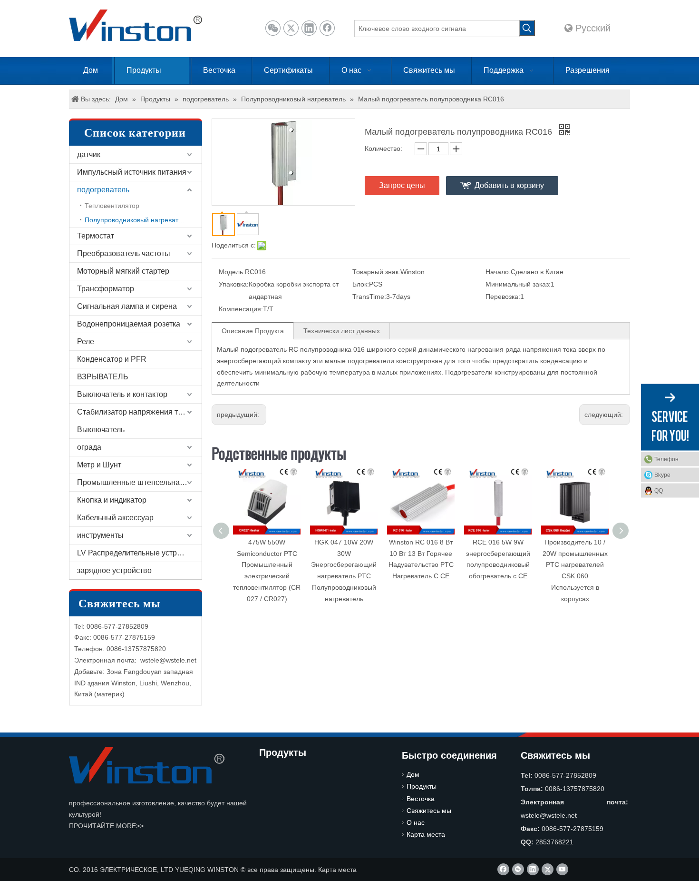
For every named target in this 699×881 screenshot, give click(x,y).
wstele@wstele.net (168, 660)
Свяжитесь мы (429, 810)
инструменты (100, 535)
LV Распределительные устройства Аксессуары (139, 553)
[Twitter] (291, 28)
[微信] (273, 28)
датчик (88, 154)
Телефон (666, 458)
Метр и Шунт (99, 465)
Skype (662, 474)
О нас (416, 822)
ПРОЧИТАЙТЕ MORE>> (106, 826)
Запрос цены (402, 185)
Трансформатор (105, 289)
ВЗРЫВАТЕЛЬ (102, 377)
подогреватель (103, 190)
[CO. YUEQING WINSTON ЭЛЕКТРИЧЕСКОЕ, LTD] (146, 765)
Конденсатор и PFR (111, 359)
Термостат (95, 236)
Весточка (421, 798)
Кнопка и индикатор (111, 500)
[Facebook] (327, 28)
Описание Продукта (253, 331)
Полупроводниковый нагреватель (137, 220)
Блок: (360, 284)
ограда (89, 447)
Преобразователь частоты (123, 253)
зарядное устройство (114, 570)
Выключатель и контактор (122, 394)
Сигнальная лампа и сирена (127, 306)
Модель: (232, 272)
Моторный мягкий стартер (123, 271)
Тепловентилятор (112, 205)
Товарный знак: (376, 272)
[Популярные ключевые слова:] (527, 28)
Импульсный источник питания (131, 172)
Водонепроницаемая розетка (128, 324)
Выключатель (101, 430)
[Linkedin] (309, 28)
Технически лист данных (341, 331)
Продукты (422, 786)
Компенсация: (241, 309)
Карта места (426, 834)
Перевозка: (502, 296)
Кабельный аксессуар (115, 518)
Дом (413, 774)
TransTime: (369, 296)
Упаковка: (234, 284)
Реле (85, 341)
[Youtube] (562, 869)
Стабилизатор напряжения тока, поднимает (139, 412)
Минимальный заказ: (518, 284)
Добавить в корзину (509, 185)
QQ (658, 490)
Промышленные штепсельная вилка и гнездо (139, 482)
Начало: (498, 272)
